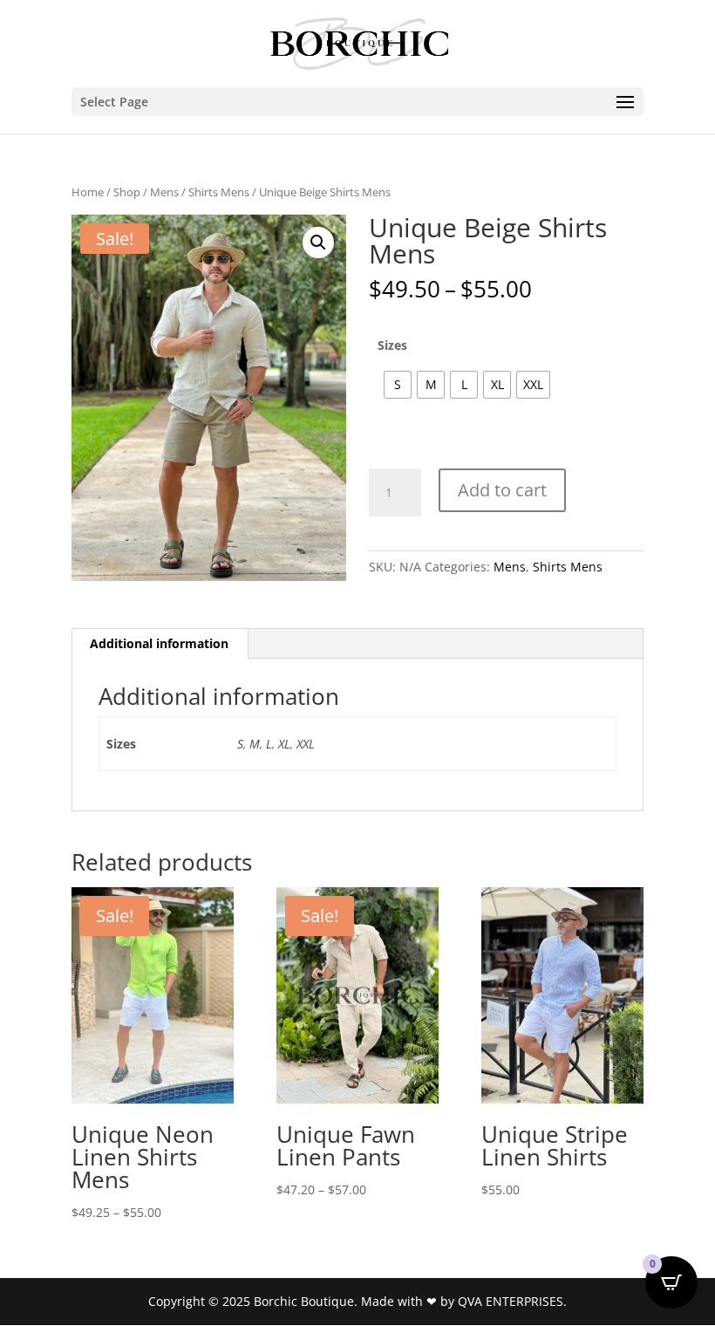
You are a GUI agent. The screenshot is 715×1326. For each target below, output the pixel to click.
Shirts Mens (218, 192)
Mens (164, 192)
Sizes (392, 345)
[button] (318, 242)
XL (284, 743)
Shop (126, 192)
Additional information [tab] (159, 643)
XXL (305, 743)
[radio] (398, 385)
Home (88, 192)
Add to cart (502, 490)
